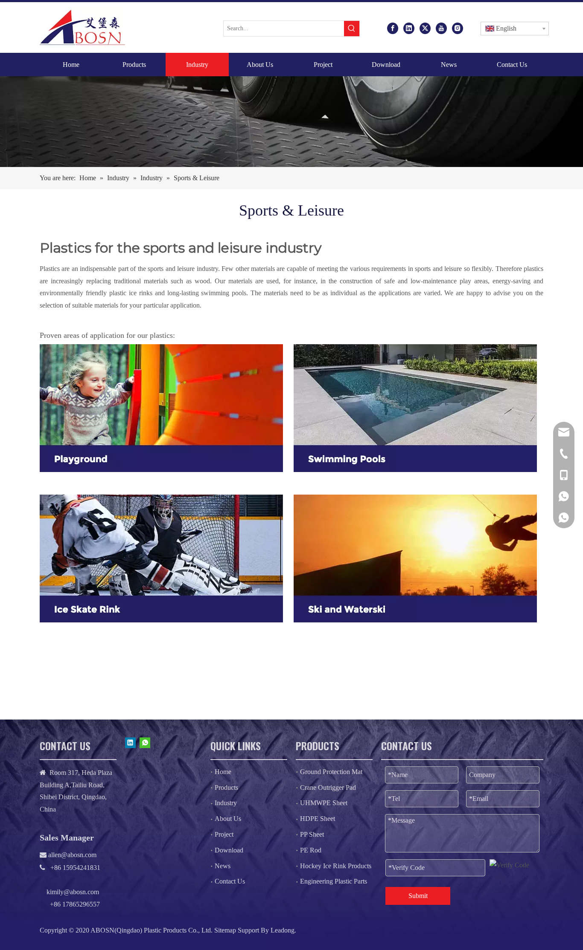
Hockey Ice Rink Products (335, 865)
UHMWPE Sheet (323, 802)
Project (224, 834)
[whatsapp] (145, 743)
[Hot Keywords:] (351, 28)
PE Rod (310, 850)
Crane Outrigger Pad (328, 787)
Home (223, 771)
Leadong (282, 930)
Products (226, 787)
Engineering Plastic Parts (333, 881)
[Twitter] (425, 28)
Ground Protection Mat (331, 771)
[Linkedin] (408, 28)
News (222, 865)
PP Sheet (312, 834)
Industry (226, 802)
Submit (418, 895)
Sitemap (225, 930)
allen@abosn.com (71, 854)
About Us (228, 818)
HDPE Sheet (317, 818)
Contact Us (230, 881)
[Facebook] (392, 28)
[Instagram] (457, 28)
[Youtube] (441, 28)
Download (229, 850)
